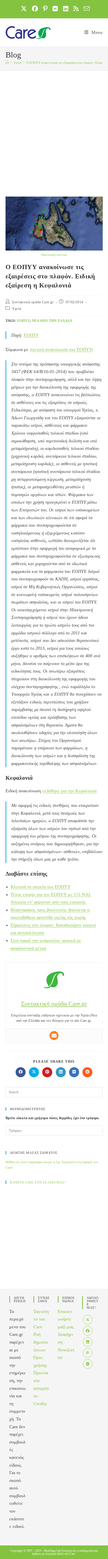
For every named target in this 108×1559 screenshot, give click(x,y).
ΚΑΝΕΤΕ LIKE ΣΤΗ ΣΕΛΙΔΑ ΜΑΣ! (38, 1182)
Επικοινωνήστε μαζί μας (66, 1319)
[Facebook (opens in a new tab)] (34, 9)
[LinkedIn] (87, 1342)
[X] (87, 1320)
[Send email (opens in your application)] (85, 9)
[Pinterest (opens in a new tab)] (45, 9)
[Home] (7, 63)
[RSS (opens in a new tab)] (76, 9)
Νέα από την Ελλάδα (52, 321)
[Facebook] (87, 1331)
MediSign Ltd (52, 1550)
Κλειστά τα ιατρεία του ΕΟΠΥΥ (41, 886)
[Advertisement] (54, 128)
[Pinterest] (87, 1353)
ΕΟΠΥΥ (23, 321)
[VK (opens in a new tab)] (55, 9)
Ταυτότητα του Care (41, 1319)
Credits (40, 1403)
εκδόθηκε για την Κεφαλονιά (69, 790)
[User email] (54, 1035)
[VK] (87, 1364)
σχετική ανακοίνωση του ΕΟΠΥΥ (61, 349)
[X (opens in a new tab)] (23, 9)
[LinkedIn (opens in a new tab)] (66, 9)
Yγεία (16, 309)
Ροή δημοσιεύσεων (40, 1342)
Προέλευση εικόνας (54, 255)
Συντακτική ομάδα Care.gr (32, 302)
